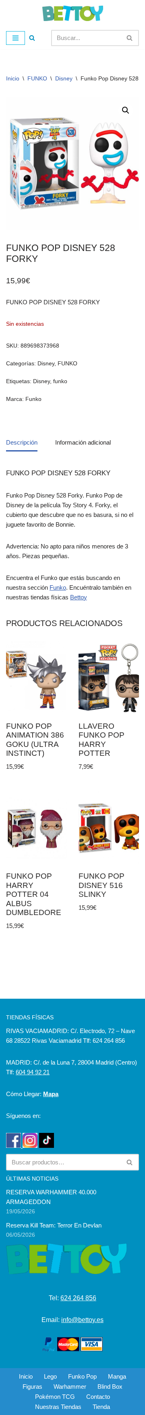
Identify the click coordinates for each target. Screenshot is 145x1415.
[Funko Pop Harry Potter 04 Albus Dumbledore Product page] (36, 828)
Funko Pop (82, 1376)
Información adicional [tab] (83, 442)
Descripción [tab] (21, 442)
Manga (117, 1376)
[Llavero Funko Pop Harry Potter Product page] (109, 678)
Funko (33, 399)
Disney (63, 78)
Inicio (12, 78)
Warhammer (70, 1386)
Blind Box (109, 1386)
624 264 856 (78, 1298)
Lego (50, 1376)
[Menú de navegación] (15, 38)
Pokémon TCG (55, 1396)
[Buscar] (32, 38)
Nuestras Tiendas (58, 1406)
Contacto (98, 1396)
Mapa (50, 1093)
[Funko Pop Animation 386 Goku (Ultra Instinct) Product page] (36, 678)
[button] (125, 110)
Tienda (101, 1406)
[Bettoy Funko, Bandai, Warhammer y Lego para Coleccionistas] (72, 13)
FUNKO (37, 78)
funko (60, 381)
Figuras (32, 1386)
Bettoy (78, 597)
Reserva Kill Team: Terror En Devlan (54, 1225)
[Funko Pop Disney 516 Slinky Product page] (109, 828)
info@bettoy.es (82, 1319)
